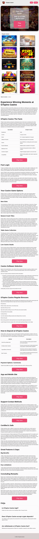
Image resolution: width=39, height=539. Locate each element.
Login (31, 2)
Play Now (19, 24)
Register (35, 2)
